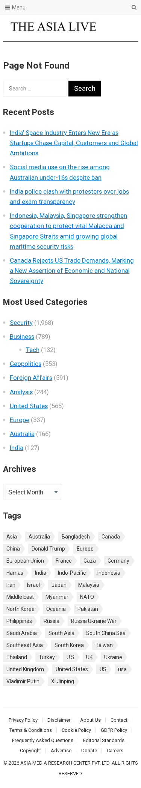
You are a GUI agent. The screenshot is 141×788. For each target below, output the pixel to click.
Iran (10, 585)
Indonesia (108, 573)
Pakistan (87, 609)
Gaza (89, 561)
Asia (11, 537)
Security (21, 322)
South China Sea (106, 633)
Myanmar (56, 597)
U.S (70, 657)
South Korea (69, 645)
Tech (32, 349)
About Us (90, 720)
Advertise (61, 750)
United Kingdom (25, 669)
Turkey (47, 657)
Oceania (56, 609)
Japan (59, 585)
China (13, 549)
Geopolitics (25, 363)
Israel (33, 585)
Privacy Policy (23, 720)
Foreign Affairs (31, 377)
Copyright (30, 750)
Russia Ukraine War (94, 621)
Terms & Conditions (30, 730)
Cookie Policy (76, 730)
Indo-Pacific (72, 573)
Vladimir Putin (22, 681)
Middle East (20, 597)
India (16, 447)
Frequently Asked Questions (42, 740)
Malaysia (88, 585)
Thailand (16, 657)
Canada (111, 537)
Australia (22, 434)
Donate (89, 750)
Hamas (14, 573)
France (64, 561)
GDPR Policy (114, 730)
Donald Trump (48, 549)
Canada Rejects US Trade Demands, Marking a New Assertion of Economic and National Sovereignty (72, 271)
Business (22, 336)
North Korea (20, 609)
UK (89, 657)
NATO (87, 597)
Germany (118, 561)
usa (122, 669)
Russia (51, 621)
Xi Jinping (62, 681)
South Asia (61, 633)
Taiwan (104, 645)
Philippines (19, 621)
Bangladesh (76, 537)
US (103, 669)
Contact (119, 720)
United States (29, 406)
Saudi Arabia (21, 633)
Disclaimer (58, 720)
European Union (25, 561)
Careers (115, 750)
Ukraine (113, 657)
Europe (19, 420)
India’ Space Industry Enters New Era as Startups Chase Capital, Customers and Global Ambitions (74, 143)
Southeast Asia (24, 645)
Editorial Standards (103, 740)
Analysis (21, 392)
